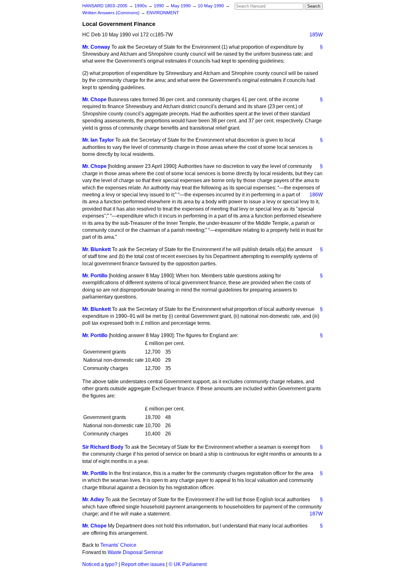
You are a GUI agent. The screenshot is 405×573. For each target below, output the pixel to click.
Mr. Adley (93, 499)
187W (316, 513)
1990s (141, 5)
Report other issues (143, 564)
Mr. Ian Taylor (98, 140)
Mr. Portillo (95, 275)
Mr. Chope (94, 99)
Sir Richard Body (102, 447)
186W (316, 194)
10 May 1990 (211, 5)
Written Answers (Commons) (111, 12)
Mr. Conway (96, 47)
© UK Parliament (188, 564)
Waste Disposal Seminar (135, 552)
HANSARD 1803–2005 (105, 5)
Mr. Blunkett (96, 249)
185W (316, 34)
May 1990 (181, 5)
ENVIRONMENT (162, 12)
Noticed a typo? (99, 564)
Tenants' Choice (118, 545)
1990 (159, 5)
